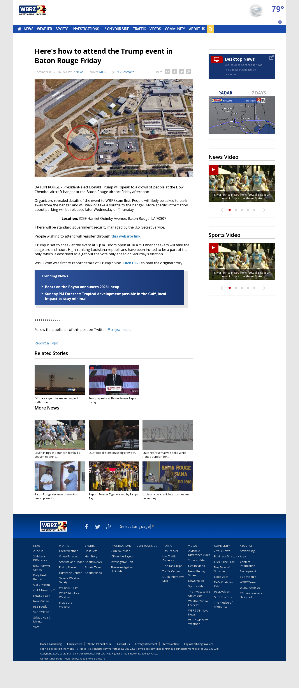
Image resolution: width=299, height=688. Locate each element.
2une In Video (197, 560)
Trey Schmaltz (124, 72)
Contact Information (247, 564)
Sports (62, 29)
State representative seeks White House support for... (164, 455)
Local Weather (68, 551)
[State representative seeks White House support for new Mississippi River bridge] (167, 435)
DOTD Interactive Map (173, 579)
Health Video (196, 566)
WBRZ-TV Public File (100, 643)
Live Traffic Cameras (169, 558)
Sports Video (93, 573)
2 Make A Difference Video (199, 553)
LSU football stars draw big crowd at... (113, 453)
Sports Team (93, 567)
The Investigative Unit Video (122, 569)
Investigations (86, 29)
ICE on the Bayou (122, 556)
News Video (41, 601)
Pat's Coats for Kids (223, 584)
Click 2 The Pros (224, 562)
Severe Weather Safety (70, 580)
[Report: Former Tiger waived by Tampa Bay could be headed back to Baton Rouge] (114, 476)
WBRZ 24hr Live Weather (69, 595)
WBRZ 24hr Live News (198, 612)
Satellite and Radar (71, 562)
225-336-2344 (211, 648)
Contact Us (123, 643)
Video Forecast (69, 556)
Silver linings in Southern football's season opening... (57, 455)
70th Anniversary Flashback (251, 595)
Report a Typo (46, 343)
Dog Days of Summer (222, 569)
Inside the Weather (65, 604)
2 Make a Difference (40, 558)
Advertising (247, 551)
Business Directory (226, 556)
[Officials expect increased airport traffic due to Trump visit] (60, 380)
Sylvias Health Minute (42, 619)
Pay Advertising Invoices (198, 643)
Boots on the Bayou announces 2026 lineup (82, 286)
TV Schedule (248, 577)
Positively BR (222, 592)
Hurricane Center (70, 573)
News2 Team (41, 596)
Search (210, 29)
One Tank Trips (172, 566)
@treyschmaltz (119, 329)
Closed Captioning (51, 643)
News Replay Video (196, 573)
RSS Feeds (40, 606)
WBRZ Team (248, 582)
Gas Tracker (170, 551)
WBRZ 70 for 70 (250, 588)
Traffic (139, 29)
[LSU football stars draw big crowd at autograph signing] (114, 435)
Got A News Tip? (44, 590)
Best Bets (91, 551)
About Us (197, 29)
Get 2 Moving (41, 585)
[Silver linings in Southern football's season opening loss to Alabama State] (60, 435)
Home (19, 29)
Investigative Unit (122, 562)
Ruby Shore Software (92, 658)
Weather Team (68, 588)
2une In (38, 551)
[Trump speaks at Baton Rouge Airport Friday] (114, 380)
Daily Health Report (41, 577)
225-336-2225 (127, 648)
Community (175, 29)
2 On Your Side (116, 29)
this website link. (126, 236)
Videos (155, 29)
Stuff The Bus (223, 597)
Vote (36, 627)
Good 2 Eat (221, 577)
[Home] (32, 12)
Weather (44, 29)
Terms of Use (170, 643)
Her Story (91, 556)
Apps (243, 556)
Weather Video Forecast (198, 603)
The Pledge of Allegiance (223, 604)
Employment (248, 571)
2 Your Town (222, 551)
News (28, 29)
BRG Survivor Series (41, 568)
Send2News (41, 612)
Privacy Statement (146, 643)
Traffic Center (171, 571)
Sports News (93, 562)
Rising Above (67, 567)
